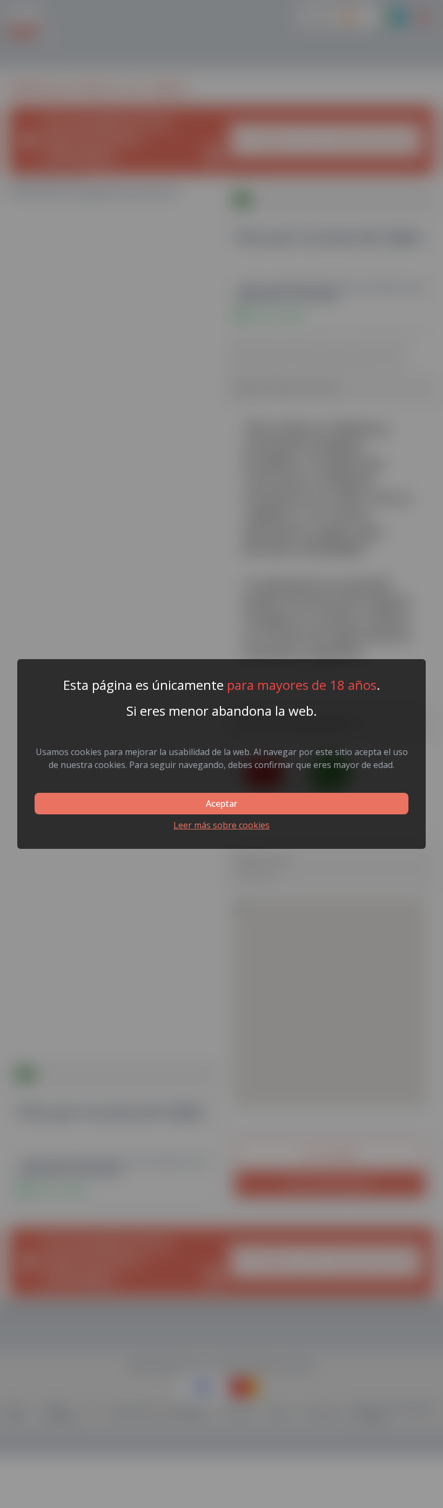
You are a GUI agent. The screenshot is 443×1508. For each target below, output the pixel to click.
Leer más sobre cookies (221, 825)
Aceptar (221, 804)
